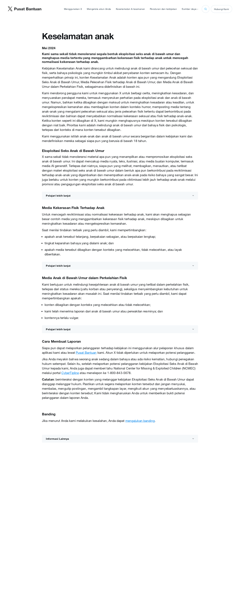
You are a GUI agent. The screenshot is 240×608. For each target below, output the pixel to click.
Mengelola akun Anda (99, 9)
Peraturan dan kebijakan (163, 9)
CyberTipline (70, 373)
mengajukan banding (140, 421)
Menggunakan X (73, 9)
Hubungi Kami (221, 9)
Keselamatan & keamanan (130, 9)
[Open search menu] (205, 9)
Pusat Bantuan (86, 353)
